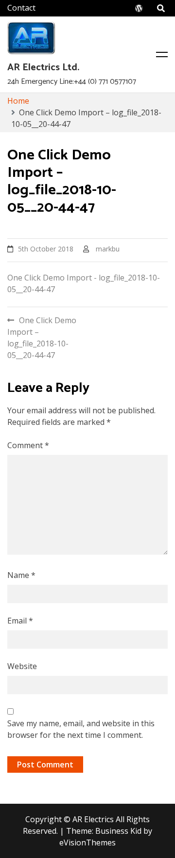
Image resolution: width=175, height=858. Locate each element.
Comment (28, 445)
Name (21, 575)
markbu (108, 248)
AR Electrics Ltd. (43, 68)
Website (22, 666)
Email (20, 620)
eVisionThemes (87, 842)
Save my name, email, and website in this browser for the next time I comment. (81, 729)
